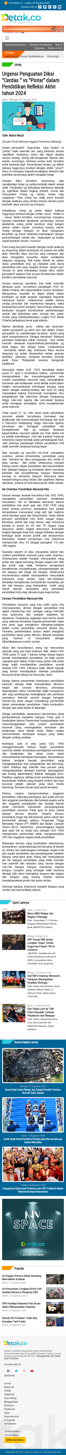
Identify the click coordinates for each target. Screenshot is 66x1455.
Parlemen (9, 1409)
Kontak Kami (16, 1440)
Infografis (9, 1420)
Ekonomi (9, 1405)
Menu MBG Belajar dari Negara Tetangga (40, 915)
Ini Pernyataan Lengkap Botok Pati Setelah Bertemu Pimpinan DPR (22, 1290)
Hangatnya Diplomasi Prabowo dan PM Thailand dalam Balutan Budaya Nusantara (33, 1190)
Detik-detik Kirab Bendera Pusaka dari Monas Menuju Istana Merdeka (33, 1141)
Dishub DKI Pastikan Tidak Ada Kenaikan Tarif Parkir (19, 1319)
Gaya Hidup (10, 1398)
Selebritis (9, 1394)
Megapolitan (11, 1401)
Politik (7, 1390)
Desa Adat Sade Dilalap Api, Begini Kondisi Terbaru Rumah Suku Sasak (33, 1091)
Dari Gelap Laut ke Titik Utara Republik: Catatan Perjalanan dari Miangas (41, 1012)
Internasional (11, 1416)
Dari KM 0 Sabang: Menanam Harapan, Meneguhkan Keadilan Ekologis (43, 979)
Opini (7, 1412)
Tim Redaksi (11, 1435)
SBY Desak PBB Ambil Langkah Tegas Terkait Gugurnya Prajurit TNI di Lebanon (41, 944)
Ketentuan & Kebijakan (40, 44)
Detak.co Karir (55, 48)
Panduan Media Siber (15, 44)
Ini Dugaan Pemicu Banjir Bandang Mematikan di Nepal (21, 1277)
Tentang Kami (12, 1431)
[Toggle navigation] (7, 38)
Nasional (9, 1387)
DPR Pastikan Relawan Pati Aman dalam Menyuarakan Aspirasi (21, 1305)
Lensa (7, 1383)
